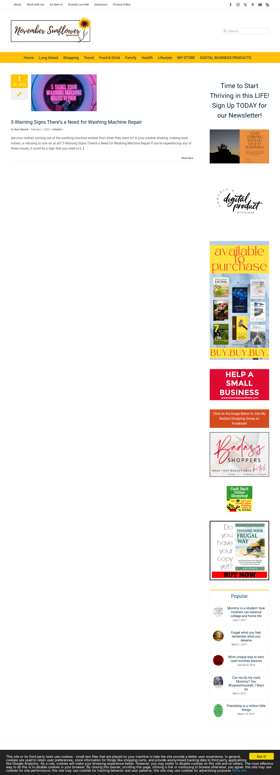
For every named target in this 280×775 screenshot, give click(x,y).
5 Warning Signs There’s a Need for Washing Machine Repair (76, 122)
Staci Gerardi (21, 129)
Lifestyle (56, 129)
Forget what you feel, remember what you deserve (246, 636)
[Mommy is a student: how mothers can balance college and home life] (218, 609)
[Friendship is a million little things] (218, 706)
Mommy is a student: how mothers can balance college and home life (246, 612)
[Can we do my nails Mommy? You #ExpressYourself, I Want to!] (218, 678)
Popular (239, 596)
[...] (82, 148)
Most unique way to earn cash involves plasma (246, 659)
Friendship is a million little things (246, 708)
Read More (187, 158)
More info (239, 770)
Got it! (261, 756)
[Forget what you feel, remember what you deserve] (218, 633)
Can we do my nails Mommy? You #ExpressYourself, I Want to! (246, 683)
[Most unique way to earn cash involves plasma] (218, 657)
